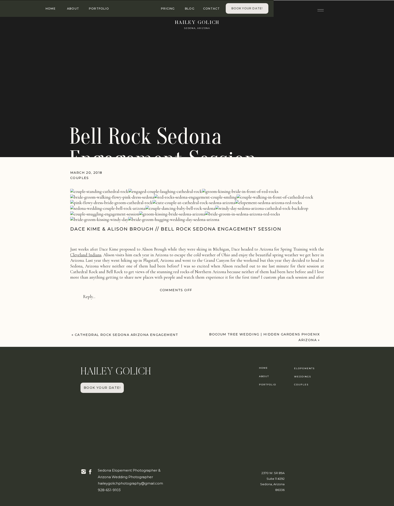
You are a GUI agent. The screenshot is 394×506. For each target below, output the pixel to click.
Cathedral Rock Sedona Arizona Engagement (126, 335)
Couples (79, 178)
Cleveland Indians (85, 254)
